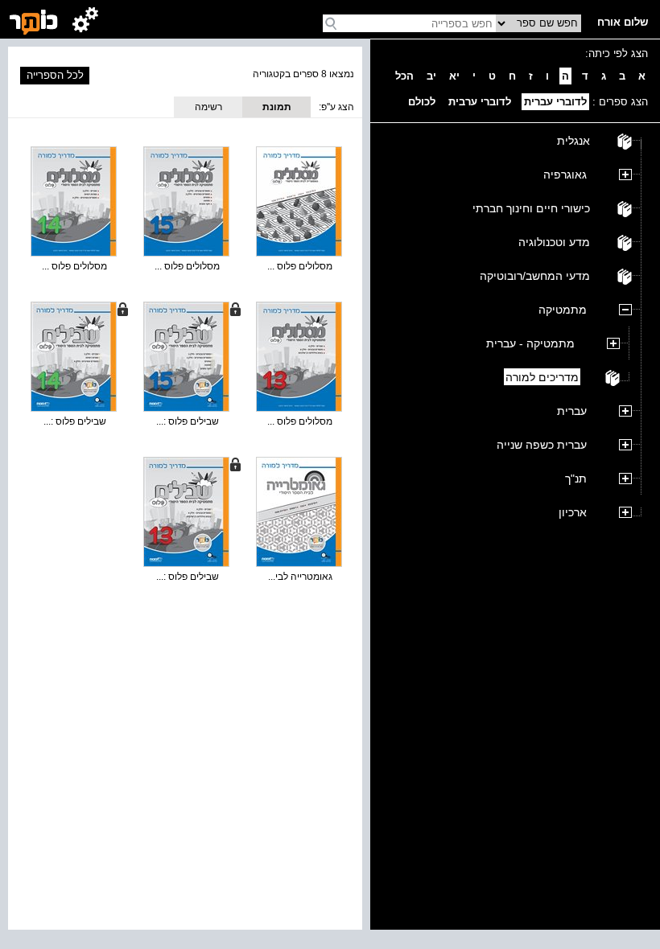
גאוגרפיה (565, 174)
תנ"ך (576, 478)
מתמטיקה (562, 309)
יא (454, 76)
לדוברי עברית (555, 102)
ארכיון (573, 512)
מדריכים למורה (542, 377)
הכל (404, 76)
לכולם (421, 102)
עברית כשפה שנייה (542, 444)
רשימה (208, 107)
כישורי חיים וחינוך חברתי (531, 208)
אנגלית (573, 140)
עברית (572, 411)
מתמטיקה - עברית (530, 343)
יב (431, 76)
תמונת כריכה (276, 109)
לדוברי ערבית (479, 102)
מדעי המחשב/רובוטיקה (535, 275)
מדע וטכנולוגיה (554, 242)
